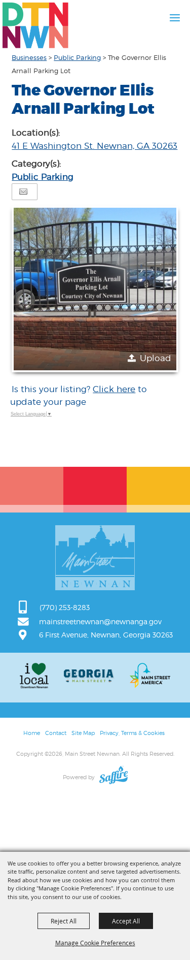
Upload (155, 358)
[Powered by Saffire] (113, 777)
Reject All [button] (64, 921)
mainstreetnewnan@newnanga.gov (100, 621)
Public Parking (77, 57)
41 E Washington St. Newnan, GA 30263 (94, 146)
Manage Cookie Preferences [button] (95, 943)
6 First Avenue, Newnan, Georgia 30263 (106, 634)
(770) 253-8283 (65, 607)
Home (31, 733)
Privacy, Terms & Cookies (132, 733)
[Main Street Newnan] (35, 25)
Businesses (29, 57)
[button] (95, 289)
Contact (55, 733)
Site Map (83, 733)
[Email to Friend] (23, 192)
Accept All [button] (126, 921)
